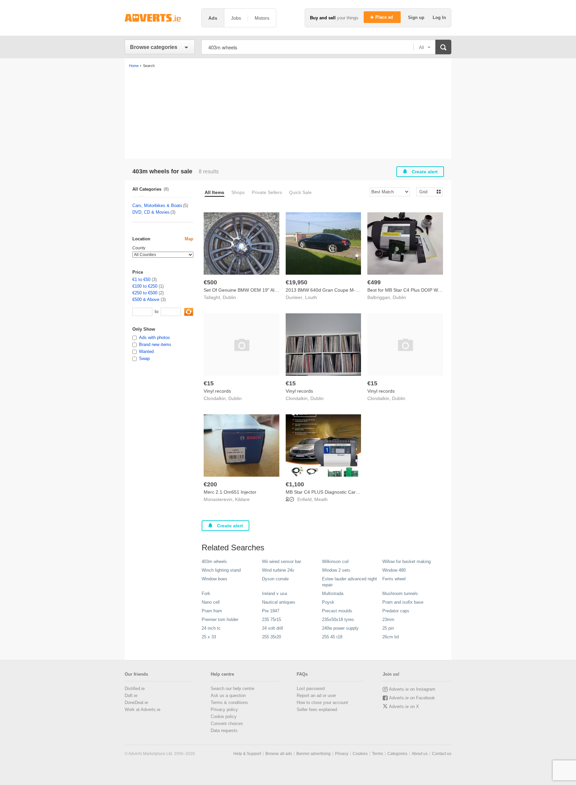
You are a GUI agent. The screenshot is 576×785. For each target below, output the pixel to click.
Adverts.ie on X (404, 706)
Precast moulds (337, 610)
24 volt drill (272, 628)
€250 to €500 (144, 292)
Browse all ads (278, 753)
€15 (209, 383)
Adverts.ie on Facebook (412, 697)
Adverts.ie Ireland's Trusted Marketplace (160, 18)
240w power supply (340, 628)
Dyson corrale (275, 578)
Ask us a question (228, 695)
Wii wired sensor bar (281, 561)
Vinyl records (217, 391)
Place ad (384, 17)
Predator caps (395, 610)
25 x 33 (209, 636)
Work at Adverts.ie (142, 709)
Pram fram (212, 610)
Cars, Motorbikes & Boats (157, 205)
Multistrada (332, 593)
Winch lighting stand (221, 570)
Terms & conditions (229, 702)
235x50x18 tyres (338, 619)
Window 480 (394, 570)
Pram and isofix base (402, 602)
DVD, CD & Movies (151, 212)
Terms (377, 753)
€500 (210, 282)
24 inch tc (211, 628)
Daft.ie (131, 695)
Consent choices (227, 723)
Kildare (242, 499)
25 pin (388, 628)
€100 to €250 (144, 286)
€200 (210, 484)
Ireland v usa (274, 593)
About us (420, 753)
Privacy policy (224, 709)
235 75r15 (271, 619)
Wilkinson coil (335, 561)
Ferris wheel (394, 578)
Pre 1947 (270, 610)
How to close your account (322, 702)
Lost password (311, 688)
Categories (397, 753)
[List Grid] (427, 191)
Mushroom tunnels (400, 593)
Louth (311, 297)
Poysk (328, 602)
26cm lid (390, 636)
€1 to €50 (141, 279)
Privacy (341, 753)
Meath (321, 499)
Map (189, 239)
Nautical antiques (278, 602)
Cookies (360, 753)
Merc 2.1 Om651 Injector (230, 492)
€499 (374, 282)
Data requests (224, 730)
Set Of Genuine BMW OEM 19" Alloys (243, 290)
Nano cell (211, 602)
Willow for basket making (406, 561)
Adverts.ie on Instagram (412, 689)
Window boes (214, 578)
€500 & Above (145, 299)
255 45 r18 (332, 636)
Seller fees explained (317, 709)
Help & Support (247, 753)
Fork (206, 593)
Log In (439, 17)
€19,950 (296, 282)
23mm (388, 619)
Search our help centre (232, 688)
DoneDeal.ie (136, 702)
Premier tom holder (220, 619)
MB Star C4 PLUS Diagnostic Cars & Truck (330, 492)
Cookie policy (224, 716)
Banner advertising (313, 753)
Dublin (229, 297)
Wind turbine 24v (278, 570)
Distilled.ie (135, 688)
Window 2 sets (336, 570)
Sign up (417, 17)
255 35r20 (271, 636)
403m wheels (214, 561)
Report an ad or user (316, 695)
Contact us (441, 753)
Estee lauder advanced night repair (349, 581)
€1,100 (295, 484)
